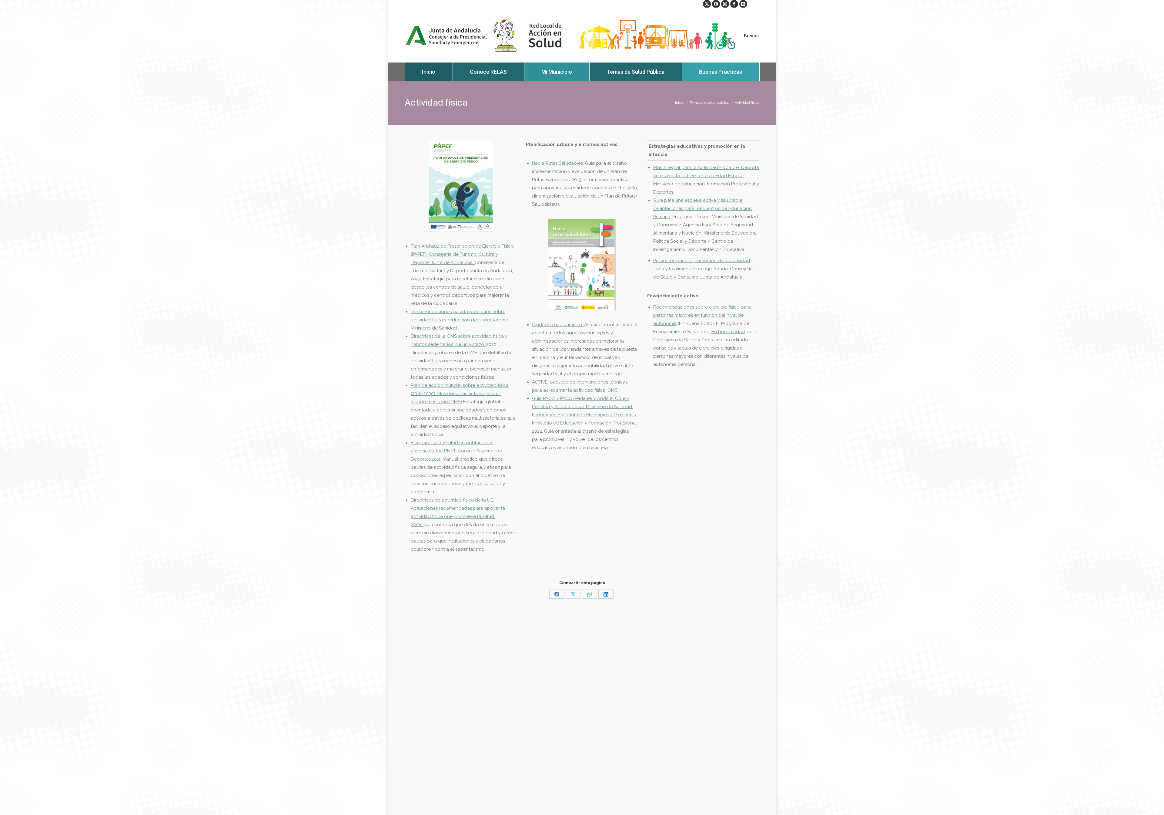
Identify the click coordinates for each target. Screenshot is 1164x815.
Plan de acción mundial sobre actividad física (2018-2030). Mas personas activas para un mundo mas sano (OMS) (460, 393)
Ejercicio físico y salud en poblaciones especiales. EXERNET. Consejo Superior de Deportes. (456, 451)
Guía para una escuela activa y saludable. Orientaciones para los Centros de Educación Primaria (702, 208)
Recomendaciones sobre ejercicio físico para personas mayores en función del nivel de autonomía (702, 315)
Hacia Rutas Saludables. (558, 163)
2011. (437, 459)
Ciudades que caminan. (558, 324)
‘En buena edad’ (728, 331)
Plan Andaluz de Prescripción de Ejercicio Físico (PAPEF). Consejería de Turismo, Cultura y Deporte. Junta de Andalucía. (462, 254)
